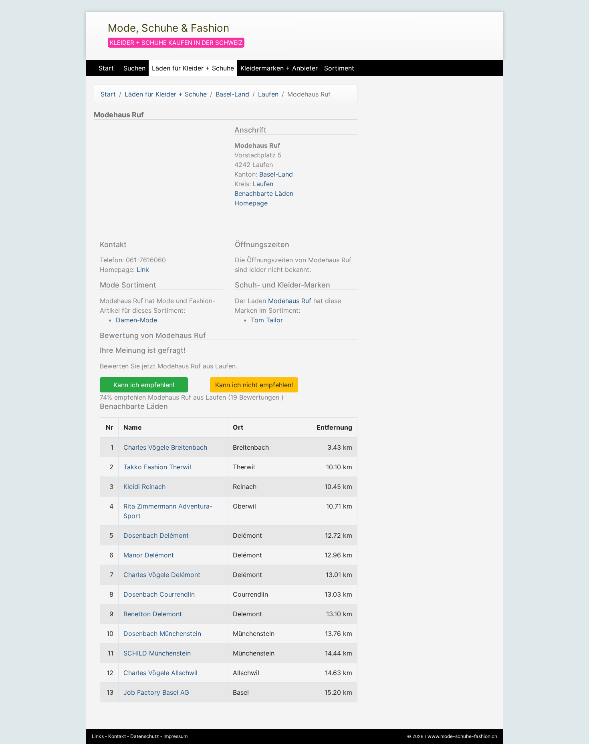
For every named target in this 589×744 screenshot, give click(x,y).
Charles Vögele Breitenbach (165, 447)
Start (106, 68)
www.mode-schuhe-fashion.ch (462, 736)
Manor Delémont (148, 555)
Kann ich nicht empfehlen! (254, 385)
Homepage (251, 203)
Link (143, 269)
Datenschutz (144, 736)
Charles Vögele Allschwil (160, 673)
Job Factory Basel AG (156, 692)
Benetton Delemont (152, 614)
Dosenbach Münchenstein (162, 633)
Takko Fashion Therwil (157, 467)
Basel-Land (232, 94)
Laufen (268, 94)
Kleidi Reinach (144, 487)
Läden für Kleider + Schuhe (193, 68)
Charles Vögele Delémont (161, 575)
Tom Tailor (267, 320)
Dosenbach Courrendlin (159, 594)
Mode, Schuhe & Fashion (168, 28)
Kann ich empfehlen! (143, 385)
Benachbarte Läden (263, 193)
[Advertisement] (161, 182)
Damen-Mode (136, 320)
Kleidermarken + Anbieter (279, 68)
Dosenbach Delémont (156, 535)
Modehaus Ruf (289, 301)
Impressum (175, 736)
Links (98, 736)
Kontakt (117, 736)
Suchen (134, 68)
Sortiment (339, 68)
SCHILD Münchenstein (157, 653)
